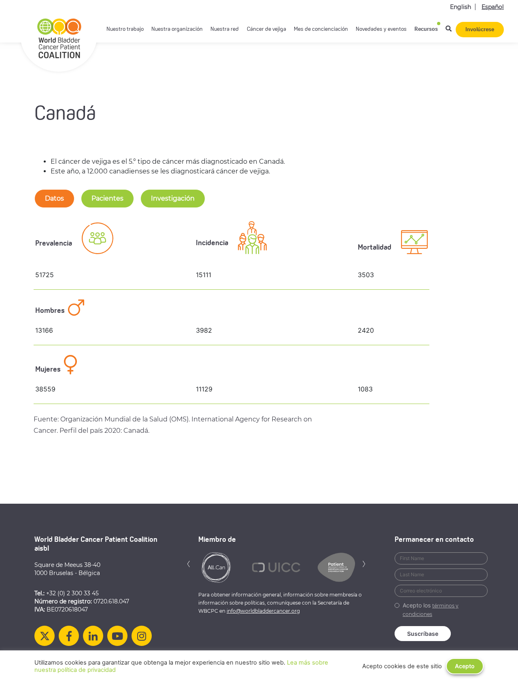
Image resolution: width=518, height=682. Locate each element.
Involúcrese (479, 30)
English (460, 7)
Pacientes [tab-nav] (107, 198)
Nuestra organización (177, 29)
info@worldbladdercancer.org (263, 611)
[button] (188, 563)
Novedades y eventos (381, 29)
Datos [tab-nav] (54, 198)
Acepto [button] (465, 666)
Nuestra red (224, 29)
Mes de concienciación (321, 29)
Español (493, 7)
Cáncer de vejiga (266, 29)
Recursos (426, 29)
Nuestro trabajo (125, 29)
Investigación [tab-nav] (173, 198)
